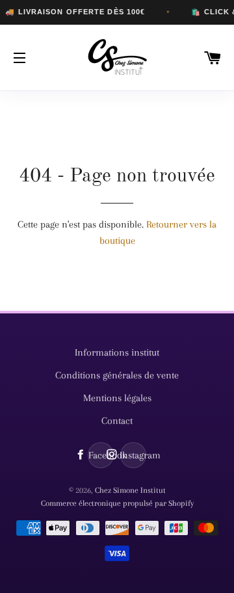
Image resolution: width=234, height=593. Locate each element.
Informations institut (117, 352)
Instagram (133, 455)
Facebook (101, 455)
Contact (117, 421)
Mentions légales (117, 398)
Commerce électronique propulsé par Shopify (117, 503)
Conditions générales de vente (117, 375)
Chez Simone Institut (130, 490)
